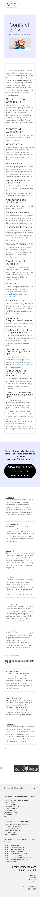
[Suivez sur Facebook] (30, 788)
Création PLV (11, 725)
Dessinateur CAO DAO (12, 831)
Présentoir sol (9, 810)
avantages (15, 138)
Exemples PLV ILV (10, 812)
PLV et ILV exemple (13, 698)
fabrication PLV (11, 296)
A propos (32, 879)
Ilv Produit (10, 498)
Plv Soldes (10, 577)
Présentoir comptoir (12, 806)
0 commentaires (16, 37)
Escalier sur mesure (11, 845)
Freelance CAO (9, 833)
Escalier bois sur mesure (13, 851)
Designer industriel (11, 835)
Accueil (33, 875)
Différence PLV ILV (11, 814)
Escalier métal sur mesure (14, 847)
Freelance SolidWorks (12, 827)
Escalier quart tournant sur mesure (17, 857)
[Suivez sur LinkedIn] (27, 788)
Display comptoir (10, 808)
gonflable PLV (12, 105)
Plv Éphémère (11, 631)
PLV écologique (14, 313)
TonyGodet (15, 34)
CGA (34, 889)
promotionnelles (11, 257)
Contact (33, 877)
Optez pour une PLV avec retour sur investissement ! (20, 471)
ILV (5, 816)
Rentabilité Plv (11, 604)
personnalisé (26, 169)
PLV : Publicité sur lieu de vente (16, 800)
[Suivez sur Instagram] (34, 788)
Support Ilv (10, 551)
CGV (29, 889)
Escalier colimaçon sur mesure (16, 859)
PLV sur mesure (12, 671)
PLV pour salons (26, 223)
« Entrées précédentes (11, 655)
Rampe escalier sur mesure (14, 861)
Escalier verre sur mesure (14, 849)
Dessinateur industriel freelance (16, 825)
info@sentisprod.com (23, 866)
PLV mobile (28, 196)
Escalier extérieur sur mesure (15, 853)
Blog (34, 881)
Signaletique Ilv (12, 524)
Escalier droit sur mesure (13, 855)
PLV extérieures (20, 365)
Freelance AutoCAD (11, 829)
